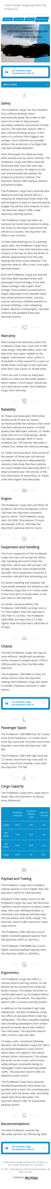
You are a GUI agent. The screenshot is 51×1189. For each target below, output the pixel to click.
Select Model (19, 19)
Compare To (30, 19)
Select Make (8, 19)
